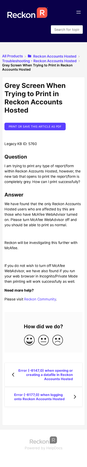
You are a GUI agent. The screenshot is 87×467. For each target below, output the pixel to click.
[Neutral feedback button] (43, 340)
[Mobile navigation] (78, 13)
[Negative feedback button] (57, 340)
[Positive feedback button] (29, 340)
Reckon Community (40, 299)
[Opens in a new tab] (43, 439)
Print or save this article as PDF (35, 126)
